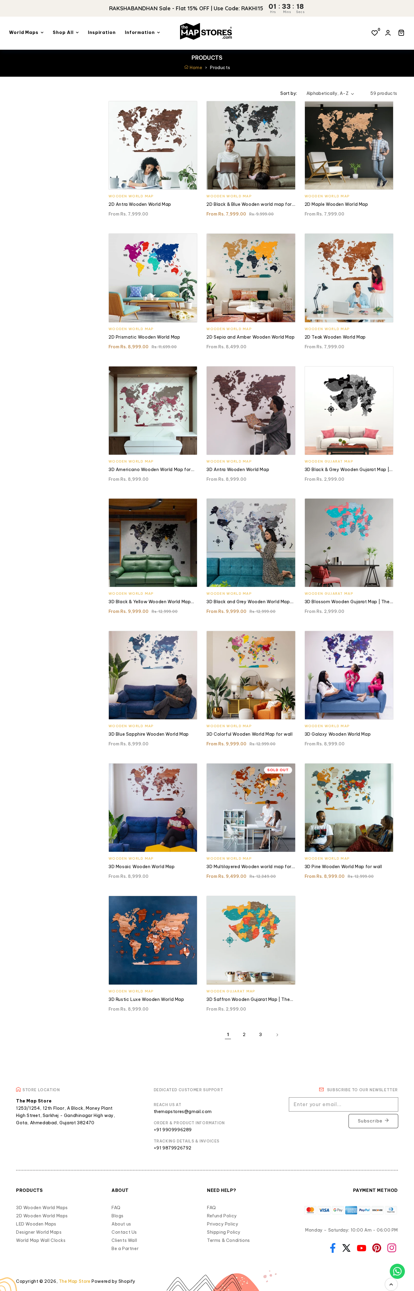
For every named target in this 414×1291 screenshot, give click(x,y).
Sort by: (288, 93)
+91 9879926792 (173, 1148)
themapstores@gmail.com (183, 1111)
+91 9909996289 (173, 1129)
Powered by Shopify (113, 1281)
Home (195, 67)
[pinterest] (375, 1247)
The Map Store (75, 1281)
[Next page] (277, 1035)
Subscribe (370, 1121)
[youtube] (360, 1247)
